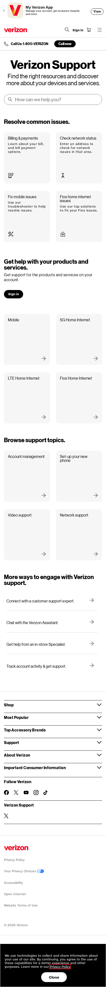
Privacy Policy (14, 860)
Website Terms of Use (21, 905)
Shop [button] (9, 704)
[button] (27, 157)
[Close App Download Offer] (3, 10)
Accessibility (13, 883)
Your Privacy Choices (20, 871)
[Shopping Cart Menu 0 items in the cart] (88, 29)
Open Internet (15, 894)
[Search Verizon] (67, 29)
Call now (64, 44)
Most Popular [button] (16, 717)
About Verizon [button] (17, 755)
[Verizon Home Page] (15, 29)
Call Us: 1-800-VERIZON (29, 44)
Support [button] (11, 742)
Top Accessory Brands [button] (25, 730)
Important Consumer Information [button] (35, 767)
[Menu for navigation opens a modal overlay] (99, 29)
